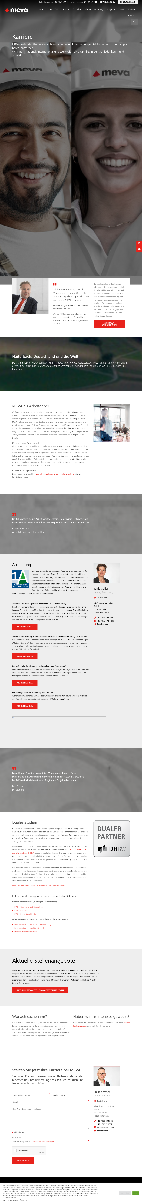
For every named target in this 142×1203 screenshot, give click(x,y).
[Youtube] (96, 2)
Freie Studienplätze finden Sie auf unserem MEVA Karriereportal (38, 886)
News (121, 10)
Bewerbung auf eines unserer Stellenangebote (55, 474)
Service (65, 10)
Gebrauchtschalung (94, 10)
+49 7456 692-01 (61, 2)
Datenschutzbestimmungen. (43, 1142)
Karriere (131, 10)
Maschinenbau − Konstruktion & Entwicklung (32, 925)
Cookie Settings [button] (124, 1193)
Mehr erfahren (25, 627)
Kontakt (131, 16)
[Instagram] (92, 2)
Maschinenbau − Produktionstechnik (29, 928)
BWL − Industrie (21, 911)
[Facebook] (89, 2)
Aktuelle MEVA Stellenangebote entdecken (40, 990)
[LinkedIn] (85, 2)
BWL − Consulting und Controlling (28, 907)
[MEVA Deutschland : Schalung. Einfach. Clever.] (16, 10)
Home (40, 10)
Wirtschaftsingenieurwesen (25, 932)
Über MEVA (53, 10)
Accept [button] (136, 1193)
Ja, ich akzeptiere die (34, 1142)
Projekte (111, 10)
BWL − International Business (26, 914)
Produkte (77, 10)
